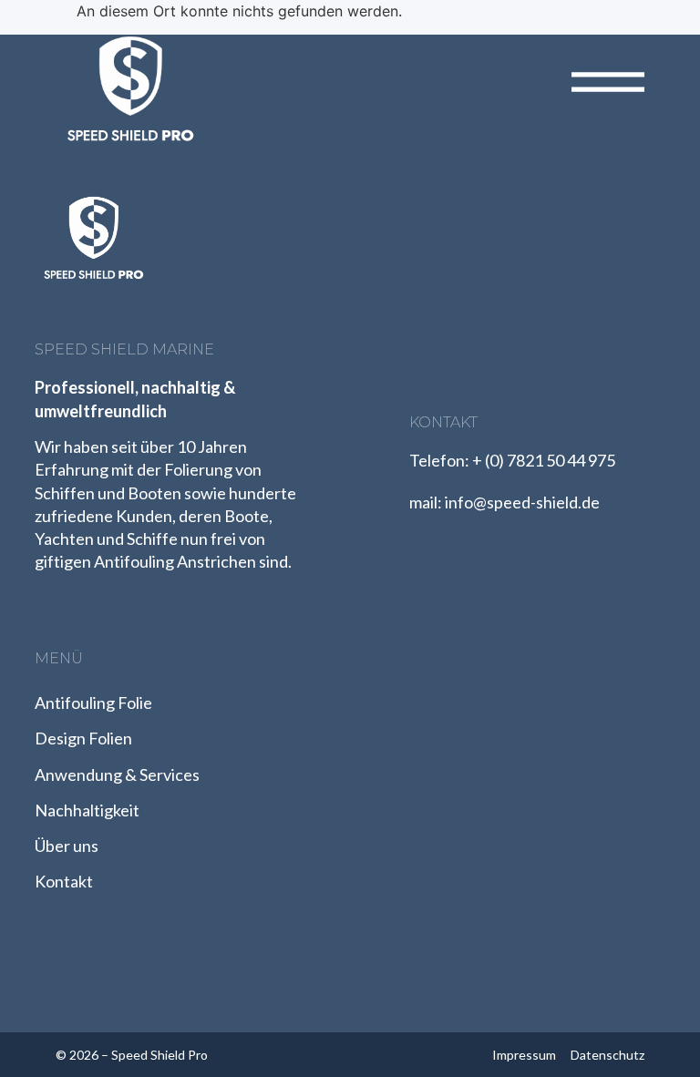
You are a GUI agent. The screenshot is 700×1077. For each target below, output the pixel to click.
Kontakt (64, 881)
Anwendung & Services (117, 774)
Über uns (66, 846)
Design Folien (83, 738)
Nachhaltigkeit (87, 810)
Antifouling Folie (93, 702)
